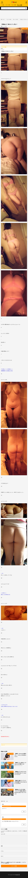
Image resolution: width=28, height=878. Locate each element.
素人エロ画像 (19, 4)
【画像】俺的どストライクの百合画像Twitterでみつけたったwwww (21, 782)
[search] (25, 8)
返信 (24, 811)
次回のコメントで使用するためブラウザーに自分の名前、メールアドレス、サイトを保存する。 (13, 862)
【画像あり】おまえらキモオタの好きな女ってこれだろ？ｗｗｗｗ (20, 773)
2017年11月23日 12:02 (7, 806)
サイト (2, 856)
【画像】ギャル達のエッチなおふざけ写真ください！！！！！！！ (20, 764)
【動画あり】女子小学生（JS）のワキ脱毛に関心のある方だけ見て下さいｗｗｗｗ (20, 791)
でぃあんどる (17, 874)
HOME (3, 19)
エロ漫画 (2, 4)
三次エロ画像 (7, 4)
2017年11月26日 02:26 (7, 819)
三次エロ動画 (13, 4)
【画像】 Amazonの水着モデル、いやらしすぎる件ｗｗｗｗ (20, 755)
